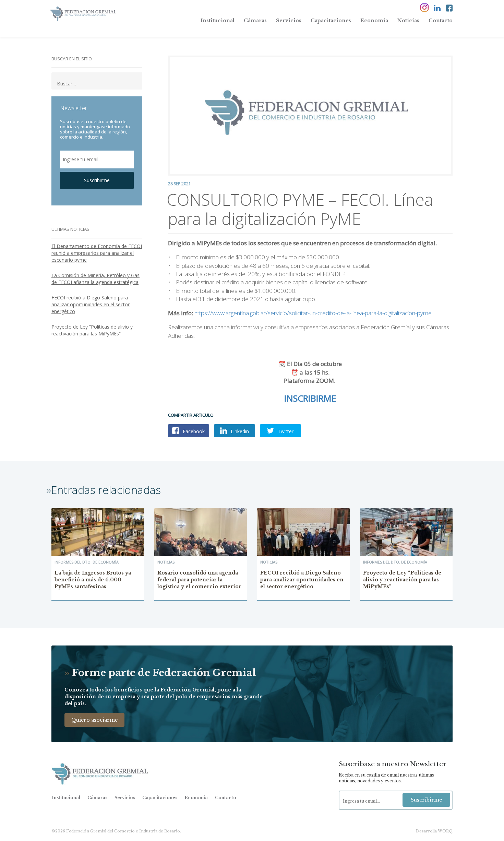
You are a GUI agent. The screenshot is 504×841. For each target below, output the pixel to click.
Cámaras (255, 20)
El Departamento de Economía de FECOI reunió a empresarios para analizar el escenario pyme (96, 253)
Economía (374, 20)
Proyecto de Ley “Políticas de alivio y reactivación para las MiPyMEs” (92, 330)
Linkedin (239, 431)
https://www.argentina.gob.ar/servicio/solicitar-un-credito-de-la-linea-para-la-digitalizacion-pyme (313, 313)
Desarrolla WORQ (434, 831)
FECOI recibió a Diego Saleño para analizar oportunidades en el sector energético (90, 304)
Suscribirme (97, 180)
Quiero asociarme (94, 720)
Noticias (408, 20)
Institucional (218, 20)
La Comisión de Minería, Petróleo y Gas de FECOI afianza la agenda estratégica (95, 278)
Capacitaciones (331, 20)
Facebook (193, 431)
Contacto (441, 20)
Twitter (284, 431)
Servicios (288, 20)
